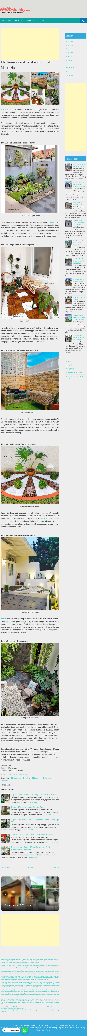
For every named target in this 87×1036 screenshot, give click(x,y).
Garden (67, 64)
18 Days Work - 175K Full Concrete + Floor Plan (79, 223)
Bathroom (30, 20)
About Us (68, 361)
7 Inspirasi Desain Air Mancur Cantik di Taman (28, 807)
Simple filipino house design (74, 372)
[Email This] (3, 785)
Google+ (37, 778)
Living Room (6, 20)
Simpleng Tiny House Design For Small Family (79, 338)
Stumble (47, 778)
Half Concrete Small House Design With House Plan (79, 243)
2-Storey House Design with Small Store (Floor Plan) (79, 317)
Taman (3, 619)
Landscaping (69, 75)
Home (30, 868)
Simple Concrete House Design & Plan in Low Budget (79, 184)
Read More (34, 802)
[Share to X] (7, 785)
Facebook (17, 778)
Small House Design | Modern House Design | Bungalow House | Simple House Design (55, 1028)
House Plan (69, 45)
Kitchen (41, 20)
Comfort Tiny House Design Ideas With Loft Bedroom (79, 261)
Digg (6, 781)
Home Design (69, 41)
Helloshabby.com (7, 109)
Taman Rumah (23, 774)
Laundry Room (70, 68)
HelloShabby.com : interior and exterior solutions (40, 1025)
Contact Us (68, 365)
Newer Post (5, 868)
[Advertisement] (30, 44)
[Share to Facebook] (9, 785)
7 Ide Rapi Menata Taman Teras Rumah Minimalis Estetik (32, 835)
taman (52, 222)
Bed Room (18, 20)
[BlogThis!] (5, 785)
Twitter (27, 778)
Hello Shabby (72, 1025)
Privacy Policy (69, 369)
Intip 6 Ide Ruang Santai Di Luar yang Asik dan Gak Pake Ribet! (34, 795)
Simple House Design (43, 1030)
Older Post (55, 868)
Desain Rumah (7, 774)
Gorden (67, 71)
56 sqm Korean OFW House (17, 905)
